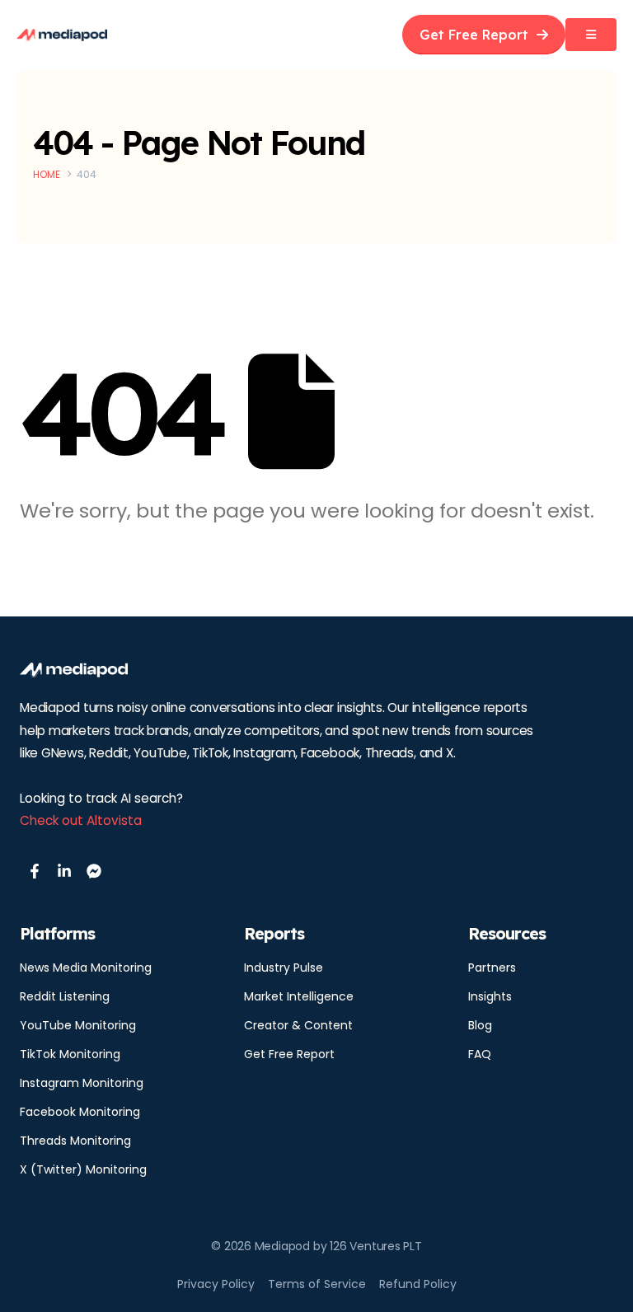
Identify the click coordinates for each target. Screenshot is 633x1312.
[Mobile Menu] (591, 34)
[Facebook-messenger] (94, 871)
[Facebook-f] (34, 871)
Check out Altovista (81, 820)
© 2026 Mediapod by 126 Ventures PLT (316, 1246)
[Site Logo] (61, 35)
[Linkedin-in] (64, 871)
